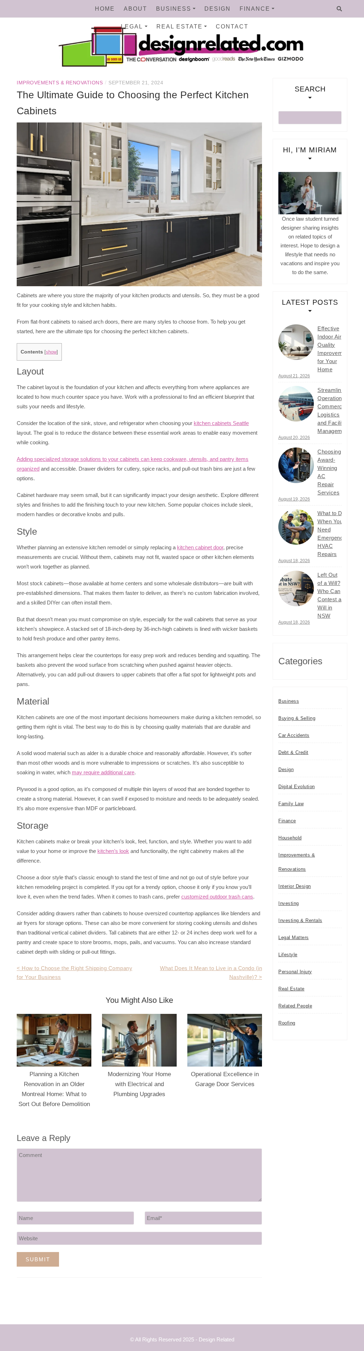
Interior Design (294, 886)
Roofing (286, 1023)
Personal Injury (295, 971)
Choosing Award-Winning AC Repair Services (329, 472)
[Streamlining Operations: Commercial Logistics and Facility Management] (296, 403)
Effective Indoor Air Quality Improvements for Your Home (335, 348)
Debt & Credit (293, 752)
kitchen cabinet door (200, 547)
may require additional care (103, 772)
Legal (132, 26)
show (51, 352)
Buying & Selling (296, 718)
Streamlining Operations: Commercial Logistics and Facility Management (333, 410)
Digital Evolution (296, 786)
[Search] (339, 9)
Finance (255, 9)
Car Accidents (294, 735)
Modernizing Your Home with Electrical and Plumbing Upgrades (139, 1084)
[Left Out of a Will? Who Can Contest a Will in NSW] (296, 588)
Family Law (291, 803)
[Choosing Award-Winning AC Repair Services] (296, 465)
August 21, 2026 (294, 375)
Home (105, 9)
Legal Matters (293, 937)
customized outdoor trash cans (217, 897)
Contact (232, 26)
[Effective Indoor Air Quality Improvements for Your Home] (296, 342)
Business (173, 9)
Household (290, 838)
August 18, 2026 (294, 560)
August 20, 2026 (294, 437)
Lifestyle (288, 954)
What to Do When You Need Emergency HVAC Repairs (331, 533)
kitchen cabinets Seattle (221, 423)
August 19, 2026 (294, 499)
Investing (288, 903)
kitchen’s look (113, 851)
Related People (295, 1006)
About (135, 9)
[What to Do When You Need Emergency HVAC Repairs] (296, 527)
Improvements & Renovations (60, 82)
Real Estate (179, 26)
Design (217, 9)
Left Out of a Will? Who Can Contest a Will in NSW (329, 595)
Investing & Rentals (300, 920)
